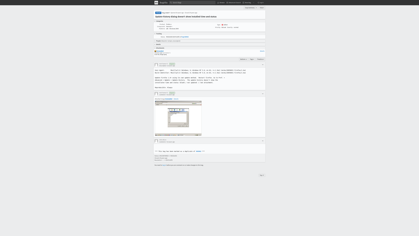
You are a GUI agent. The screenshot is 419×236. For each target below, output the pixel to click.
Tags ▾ (252, 59)
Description (162, 66)
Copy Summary (249, 8)
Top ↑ (262, 175)
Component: (161, 26)
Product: (162, 24)
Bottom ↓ (243, 59)
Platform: (162, 29)
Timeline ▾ (260, 59)
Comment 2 (162, 142)
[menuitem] (221, 2)
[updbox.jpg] (178, 118)
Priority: (217, 27)
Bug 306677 (166, 13)
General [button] (169, 26)
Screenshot (160, 51)
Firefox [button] (169, 24)
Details (262, 51)
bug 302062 (185, 37)
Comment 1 (162, 94)
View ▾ (262, 8)
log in (164, 165)
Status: (163, 37)
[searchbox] (192, 2)
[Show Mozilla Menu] (156, 2)
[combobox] (192, 2)
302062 (198, 151)
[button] (260, 2)
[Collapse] (262, 65)
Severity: (230, 27)
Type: (218, 25)
